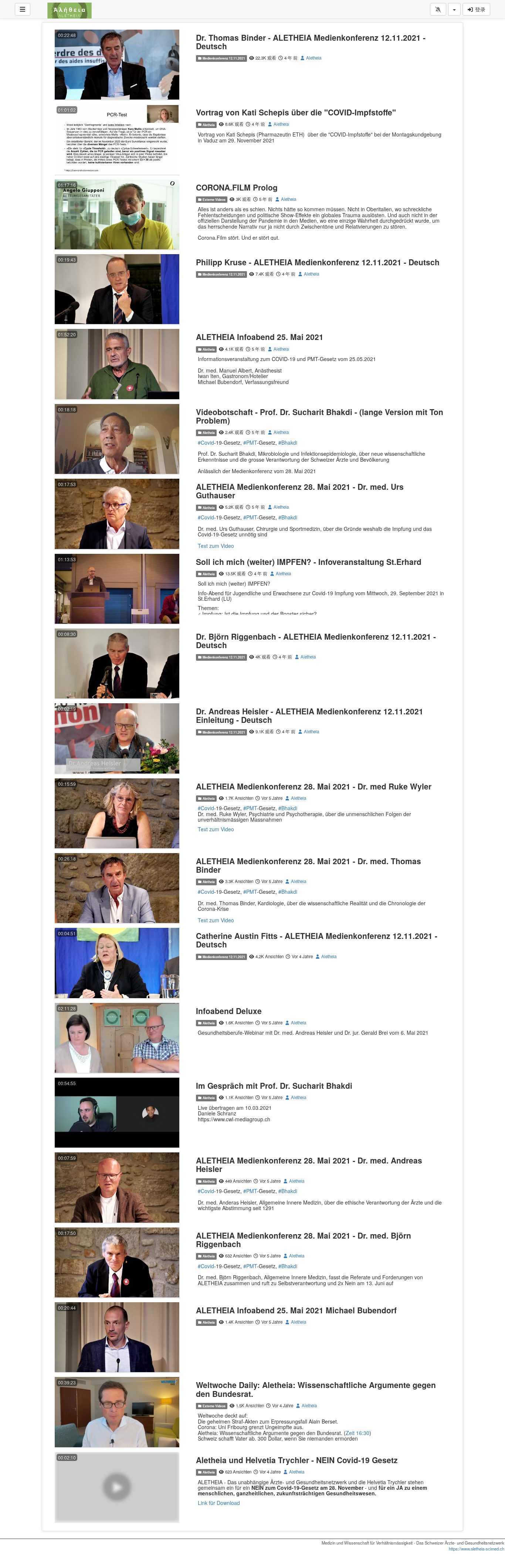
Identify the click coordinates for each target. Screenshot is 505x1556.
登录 (479, 9)
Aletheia (313, 58)
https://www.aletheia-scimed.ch (476, 1549)
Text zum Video (216, 545)
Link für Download (219, 1502)
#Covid (206, 442)
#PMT (250, 442)
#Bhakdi (287, 442)
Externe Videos (214, 199)
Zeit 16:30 (357, 1433)
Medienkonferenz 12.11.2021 (223, 58)
